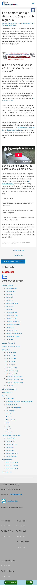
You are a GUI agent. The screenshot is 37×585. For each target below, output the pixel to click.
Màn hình (8, 417)
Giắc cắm (9, 414)
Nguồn (8, 423)
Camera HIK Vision (11, 444)
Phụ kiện (4, 396)
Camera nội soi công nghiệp (11, 346)
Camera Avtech (10, 438)
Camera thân (10, 327)
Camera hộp (9, 306)
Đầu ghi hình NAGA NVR (15, 382)
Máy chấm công (7, 392)
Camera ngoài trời (11, 312)
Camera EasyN (10, 441)
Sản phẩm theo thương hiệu (11, 435)
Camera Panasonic (12, 453)
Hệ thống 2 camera (12, 462)
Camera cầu (9, 294)
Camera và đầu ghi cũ (13, 336)
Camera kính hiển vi (8, 343)
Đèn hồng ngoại (10, 410)
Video (32, 23)
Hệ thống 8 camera (12, 468)
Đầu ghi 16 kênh (11, 352)
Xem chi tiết (6, 526)
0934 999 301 (12, 582)
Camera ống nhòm (11, 318)
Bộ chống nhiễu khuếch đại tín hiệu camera (19, 401)
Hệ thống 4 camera (12, 465)
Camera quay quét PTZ (13, 321)
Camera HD (9, 300)
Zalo (28, 582)
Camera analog (10, 291)
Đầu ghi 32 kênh (11, 358)
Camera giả (9, 297)
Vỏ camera (9, 432)
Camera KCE (10, 447)
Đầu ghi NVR (10, 385)
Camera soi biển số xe (13, 324)
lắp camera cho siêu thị (14, 130)
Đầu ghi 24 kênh (11, 355)
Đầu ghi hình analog (12, 371)
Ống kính (8, 429)
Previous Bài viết (18, 250)
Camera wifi (9, 339)
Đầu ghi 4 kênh (10, 361)
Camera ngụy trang (12, 315)
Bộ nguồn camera (11, 404)
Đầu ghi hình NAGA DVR (15, 379)
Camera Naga (10, 450)
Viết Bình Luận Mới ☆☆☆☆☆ (13, 261)
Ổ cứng (8, 426)
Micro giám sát (10, 420)
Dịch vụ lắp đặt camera (22, 23)
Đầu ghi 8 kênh (10, 365)
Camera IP (9, 309)
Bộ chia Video (10, 398)
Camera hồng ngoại (12, 303)
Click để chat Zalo (12, 501)
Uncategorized (6, 472)
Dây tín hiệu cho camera (13, 407)
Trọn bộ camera (7, 459)
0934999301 (8, 272)
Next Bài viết (19, 255)
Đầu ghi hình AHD (11, 368)
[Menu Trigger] (33, 10)
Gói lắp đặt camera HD (9, 389)
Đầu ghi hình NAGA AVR (14, 376)
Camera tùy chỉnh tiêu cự (14, 333)
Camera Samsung (11, 456)
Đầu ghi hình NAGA (12, 374)
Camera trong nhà (11, 330)
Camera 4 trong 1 (11, 288)
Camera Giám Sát (7, 285)
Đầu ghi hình (6, 350)
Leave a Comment (8, 23)
